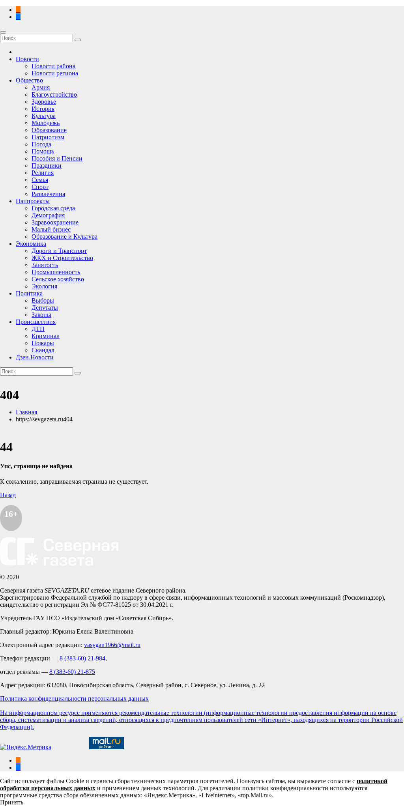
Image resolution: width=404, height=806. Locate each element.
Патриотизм (48, 137)
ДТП (38, 328)
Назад (8, 495)
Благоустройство (54, 94)
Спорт (40, 186)
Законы (41, 314)
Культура (44, 115)
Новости (27, 59)
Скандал (43, 350)
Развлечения (48, 194)
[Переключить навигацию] (3, 32)
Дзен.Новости (35, 357)
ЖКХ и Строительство (62, 257)
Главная (26, 412)
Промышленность (56, 272)
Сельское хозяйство (58, 279)
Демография (48, 215)
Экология (44, 286)
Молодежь (46, 123)
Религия (43, 172)
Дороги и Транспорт (59, 250)
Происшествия (36, 321)
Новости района (53, 66)
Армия (41, 87)
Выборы (43, 300)
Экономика (31, 243)
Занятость (45, 265)
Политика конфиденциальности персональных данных (74, 698)
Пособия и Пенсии (57, 158)
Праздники (47, 165)
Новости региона (55, 73)
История (43, 108)
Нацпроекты (33, 201)
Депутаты (45, 307)
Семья (40, 179)
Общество (29, 80)
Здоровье (44, 101)
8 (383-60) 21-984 (82, 658)
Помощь (43, 151)
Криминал (46, 336)
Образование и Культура (64, 236)
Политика (29, 293)
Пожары (43, 343)
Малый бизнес (51, 229)
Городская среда (53, 208)
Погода (41, 144)
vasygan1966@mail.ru (112, 644)
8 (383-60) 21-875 (72, 671)
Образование (49, 130)
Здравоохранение (55, 222)
